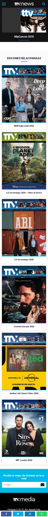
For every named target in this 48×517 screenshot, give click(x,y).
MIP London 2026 (24, 460)
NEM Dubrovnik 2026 (24, 126)
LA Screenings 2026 (24, 259)
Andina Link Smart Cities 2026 (24, 393)
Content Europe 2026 (24, 326)
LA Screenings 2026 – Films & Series (24, 193)
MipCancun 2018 (24, 36)
